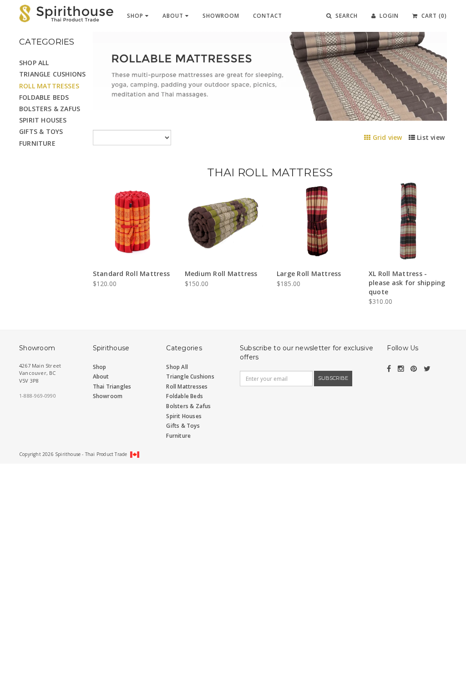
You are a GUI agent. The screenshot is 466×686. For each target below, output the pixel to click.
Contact (267, 16)
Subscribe (333, 378)
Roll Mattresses (49, 86)
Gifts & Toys (41, 131)
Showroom (221, 16)
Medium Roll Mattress (221, 273)
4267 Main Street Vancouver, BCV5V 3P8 (40, 373)
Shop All (34, 62)
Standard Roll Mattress (131, 273)
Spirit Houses (43, 120)
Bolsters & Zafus (49, 108)
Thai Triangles (112, 386)
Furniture (37, 143)
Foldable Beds (44, 97)
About (173, 16)
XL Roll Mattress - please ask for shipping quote (407, 282)
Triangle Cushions (52, 74)
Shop (136, 16)
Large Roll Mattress (309, 273)
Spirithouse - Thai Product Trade (91, 454)
